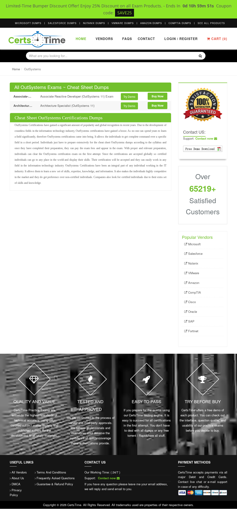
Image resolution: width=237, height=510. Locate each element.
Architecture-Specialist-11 (23, 105)
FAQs (127, 38)
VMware (193, 273)
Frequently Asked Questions (56, 478)
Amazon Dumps (151, 23)
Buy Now (157, 96)
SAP (190, 321)
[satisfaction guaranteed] (202, 104)
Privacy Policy (16, 492)
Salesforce (195, 253)
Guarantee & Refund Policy (55, 484)
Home (81, 38)
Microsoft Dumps (28, 23)
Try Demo (129, 96)
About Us (18, 478)
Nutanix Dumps (94, 23)
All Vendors (19, 472)
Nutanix (192, 263)
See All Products (211, 23)
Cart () (218, 38)
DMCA (16, 484)
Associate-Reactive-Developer (23, 96)
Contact (146, 38)
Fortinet (192, 331)
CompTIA (194, 292)
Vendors (104, 38)
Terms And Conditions (51, 472)
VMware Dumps (123, 23)
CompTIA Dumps (179, 23)
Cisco (191, 302)
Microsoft (194, 244)
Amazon (193, 282)
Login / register (181, 38)
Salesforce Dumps (62, 23)
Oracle (192, 311)
